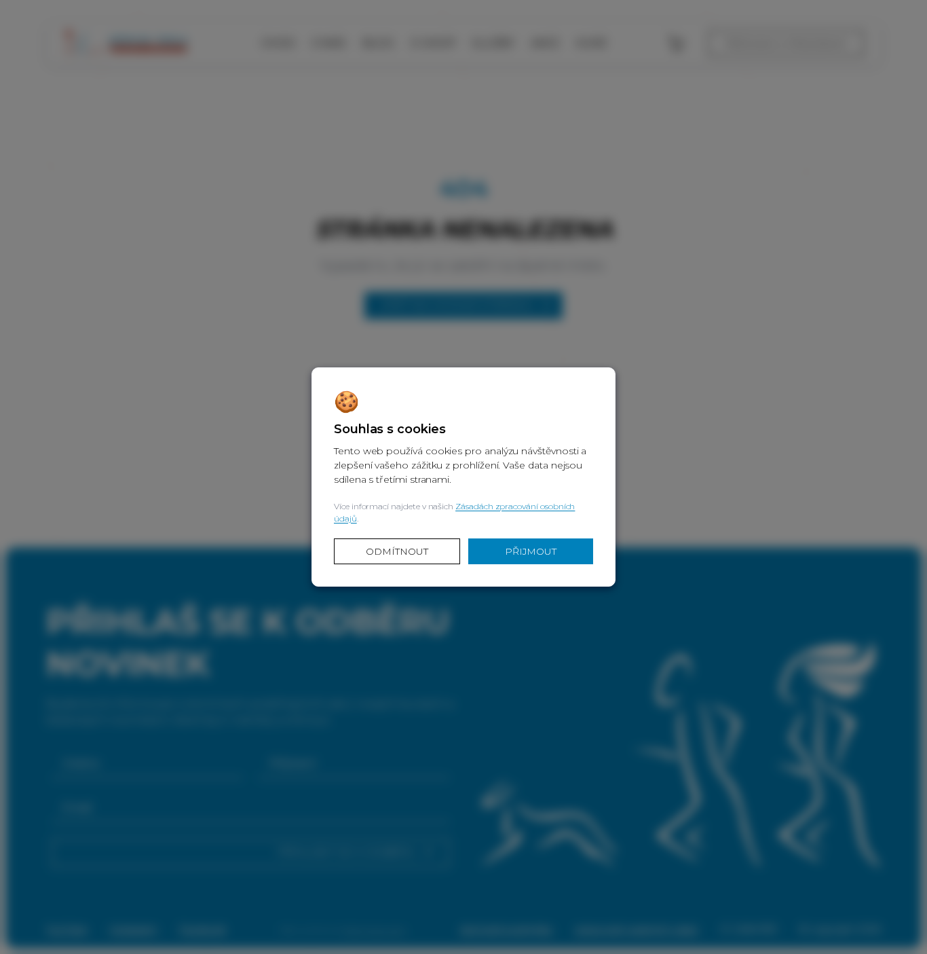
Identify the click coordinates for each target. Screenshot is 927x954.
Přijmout (530, 551)
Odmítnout (397, 551)
